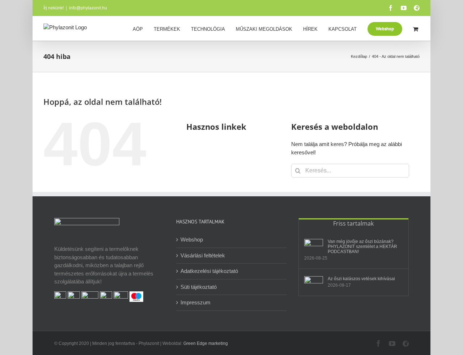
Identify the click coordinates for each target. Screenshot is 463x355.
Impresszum (195, 302)
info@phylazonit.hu (88, 7)
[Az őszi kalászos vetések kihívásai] (313, 281)
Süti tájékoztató (198, 287)
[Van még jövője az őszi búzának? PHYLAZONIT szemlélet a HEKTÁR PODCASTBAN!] (313, 244)
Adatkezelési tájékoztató (209, 271)
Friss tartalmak (353, 223)
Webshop (191, 239)
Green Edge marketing (205, 343)
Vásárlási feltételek (202, 255)
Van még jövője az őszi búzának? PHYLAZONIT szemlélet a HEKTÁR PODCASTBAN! (362, 246)
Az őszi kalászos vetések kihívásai (361, 278)
